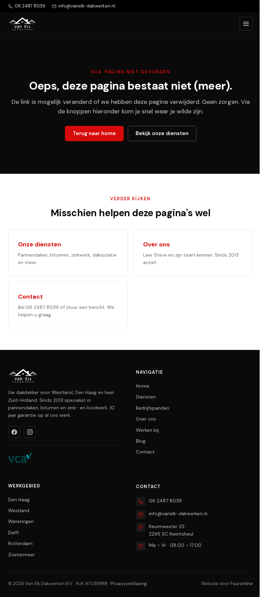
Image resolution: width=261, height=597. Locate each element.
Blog (140, 441)
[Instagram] (30, 432)
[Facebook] (14, 432)
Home (142, 386)
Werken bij (147, 430)
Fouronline (241, 583)
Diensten (146, 397)
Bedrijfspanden (152, 408)
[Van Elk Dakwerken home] (22, 23)
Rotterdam (20, 543)
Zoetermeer (21, 555)
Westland (18, 510)
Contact (145, 452)
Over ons (146, 419)
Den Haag (19, 500)
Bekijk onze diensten (162, 133)
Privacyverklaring (128, 583)
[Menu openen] (246, 24)
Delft (13, 532)
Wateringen (21, 521)
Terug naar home (94, 133)
